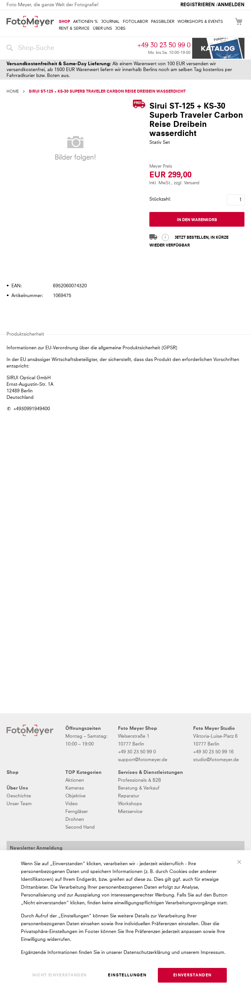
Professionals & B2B (139, 780)
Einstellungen (127, 975)
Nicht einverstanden (59, 975)
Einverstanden (192, 975)
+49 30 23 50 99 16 (213, 752)
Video (71, 804)
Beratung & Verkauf (138, 788)
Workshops (130, 804)
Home (13, 92)
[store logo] (30, 21)
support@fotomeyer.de (142, 760)
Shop (12, 772)
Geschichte (19, 796)
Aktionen (74, 780)
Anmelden (231, 5)
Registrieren (197, 5)
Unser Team (19, 804)
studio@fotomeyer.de (216, 760)
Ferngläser (76, 811)
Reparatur (128, 796)
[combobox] (70, 48)
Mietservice (130, 811)
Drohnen (74, 819)
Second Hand (80, 827)
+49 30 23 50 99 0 (164, 45)
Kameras (74, 788)
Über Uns (17, 788)
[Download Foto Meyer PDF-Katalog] (218, 48)
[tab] (125, 267)
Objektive (75, 796)
